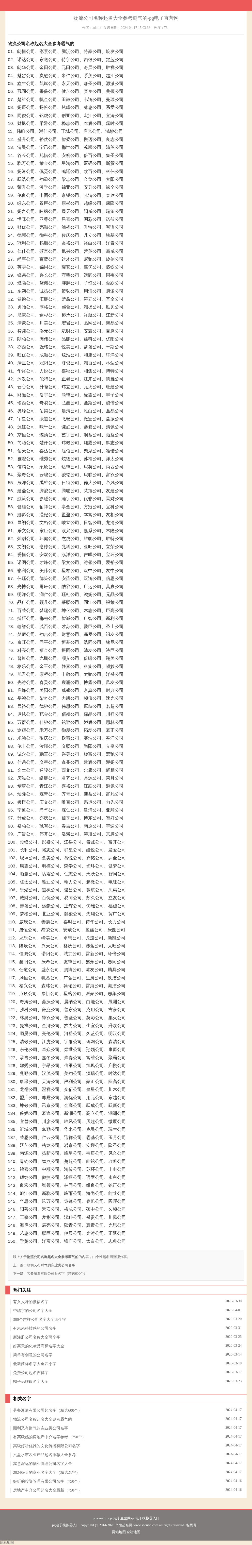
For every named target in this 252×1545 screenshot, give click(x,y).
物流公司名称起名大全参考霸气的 (42, 1419)
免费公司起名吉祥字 (30, 1373)
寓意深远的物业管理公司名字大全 (42, 1463)
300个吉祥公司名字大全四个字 (39, 1319)
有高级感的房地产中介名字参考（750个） (49, 1437)
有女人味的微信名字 (30, 1302)
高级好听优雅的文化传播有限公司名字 (46, 1446)
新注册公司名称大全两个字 (36, 1337)
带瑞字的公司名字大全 (32, 1310)
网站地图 (119, 1532)
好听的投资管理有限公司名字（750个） (47, 1481)
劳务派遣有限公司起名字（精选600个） (57, 1273)
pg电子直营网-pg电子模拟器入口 (134, 1518)
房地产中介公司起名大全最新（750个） (47, 1490)
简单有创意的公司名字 (32, 1355)
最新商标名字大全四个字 (34, 1364)
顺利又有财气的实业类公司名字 (51, 1265)
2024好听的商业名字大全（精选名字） (46, 1472)
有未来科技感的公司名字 (34, 1328)
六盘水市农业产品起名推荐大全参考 (44, 1455)
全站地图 (133, 1532)
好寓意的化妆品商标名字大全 (38, 1346)
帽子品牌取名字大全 (30, 1381)
